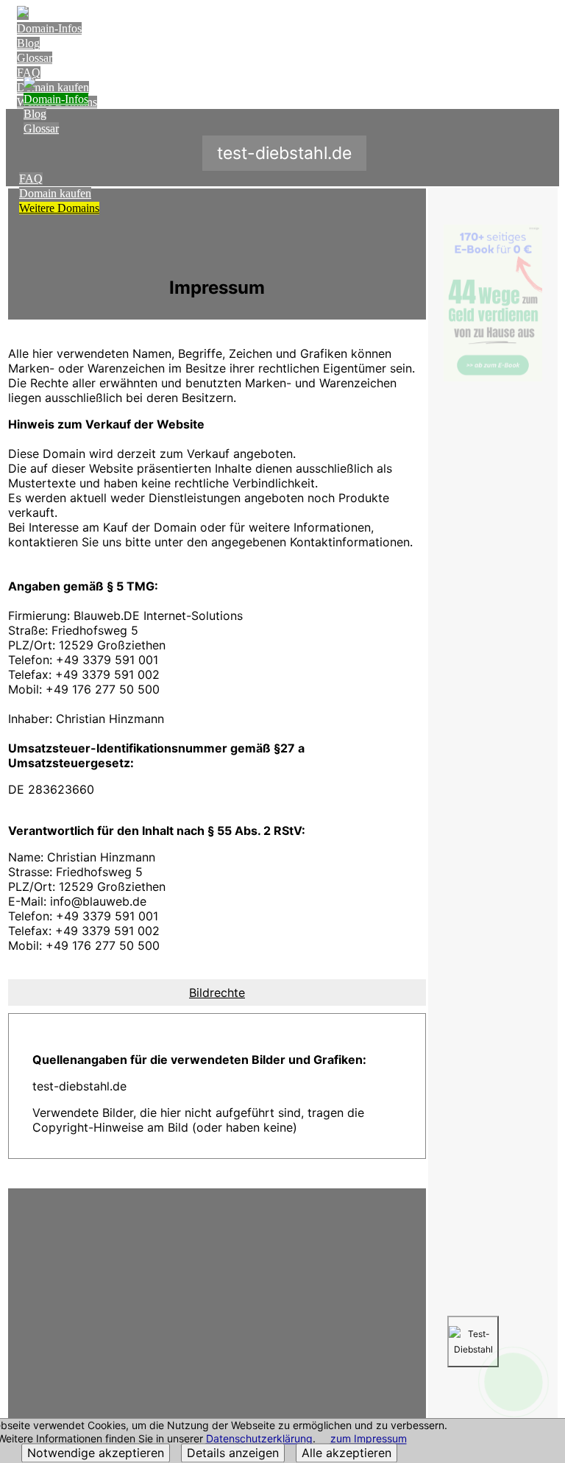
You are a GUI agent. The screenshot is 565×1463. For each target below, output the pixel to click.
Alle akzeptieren (346, 1453)
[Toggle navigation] (545, 27)
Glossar (34, 58)
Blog (28, 43)
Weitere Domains (59, 208)
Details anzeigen (233, 1453)
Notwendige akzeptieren (95, 1453)
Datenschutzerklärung (259, 1439)
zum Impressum (368, 1439)
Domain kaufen (55, 193)
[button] (217, 992)
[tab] (217, 992)
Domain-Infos (49, 28)
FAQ (28, 72)
